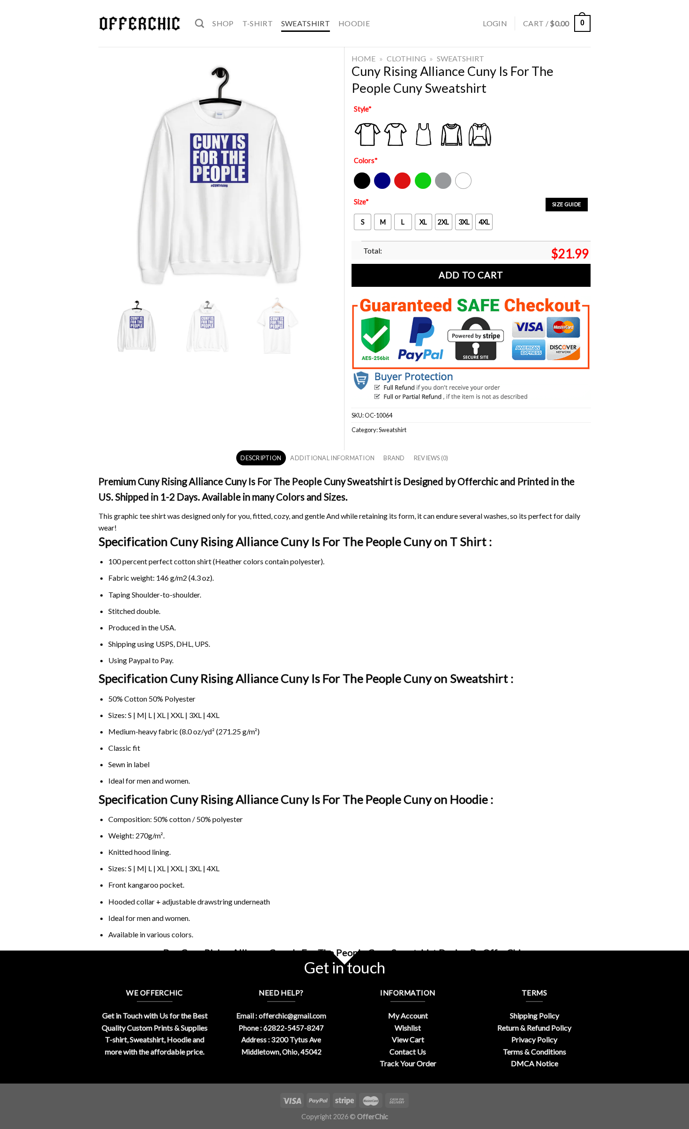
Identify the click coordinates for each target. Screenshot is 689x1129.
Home (363, 58)
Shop (222, 23)
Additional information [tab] (332, 458)
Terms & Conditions (534, 1051)
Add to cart (471, 274)
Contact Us (407, 1051)
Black (361, 187)
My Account (408, 1015)
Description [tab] (260, 458)
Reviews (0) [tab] (431, 458)
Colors (366, 160)
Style (363, 109)
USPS (164, 643)
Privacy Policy (534, 1039)
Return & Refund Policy (534, 1027)
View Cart (408, 1039)
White (464, 187)
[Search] (199, 23)
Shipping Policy (534, 1015)
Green (424, 187)
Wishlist (408, 1027)
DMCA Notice (534, 1063)
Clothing (406, 58)
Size (361, 202)
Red (400, 187)
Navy (381, 187)
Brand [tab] (393, 458)
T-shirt (257, 23)
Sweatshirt (305, 23)
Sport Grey (443, 187)
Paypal (139, 660)
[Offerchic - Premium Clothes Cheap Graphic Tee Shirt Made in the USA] (139, 24)
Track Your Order (408, 1063)
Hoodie (354, 23)
